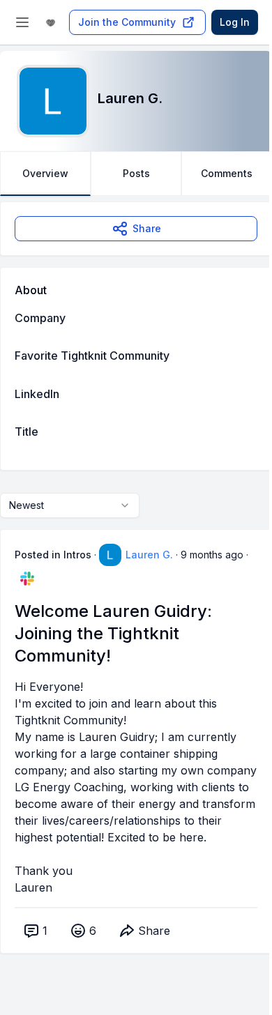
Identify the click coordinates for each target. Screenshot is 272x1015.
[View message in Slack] (27, 578)
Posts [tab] (136, 173)
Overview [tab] (45, 173)
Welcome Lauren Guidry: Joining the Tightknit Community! (113, 633)
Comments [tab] (226, 173)
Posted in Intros (53, 554)
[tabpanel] (136, 591)
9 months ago (212, 554)
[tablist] (136, 173)
